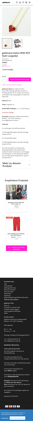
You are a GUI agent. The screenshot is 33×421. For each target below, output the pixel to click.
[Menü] (29, 2)
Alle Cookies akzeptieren (17, 418)
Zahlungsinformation (10, 288)
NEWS (6, 313)
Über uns (6, 305)
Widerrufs (9, 382)
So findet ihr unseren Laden (12, 307)
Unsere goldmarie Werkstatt (12, 311)
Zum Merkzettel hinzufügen (14, 85)
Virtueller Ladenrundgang (11, 309)
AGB (5, 284)
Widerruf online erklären (11, 299)
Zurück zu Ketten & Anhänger (18, 248)
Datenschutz (7, 293)
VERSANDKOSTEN (13, 376)
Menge (4, 76)
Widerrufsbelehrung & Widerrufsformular (16, 297)
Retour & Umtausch (9, 290)
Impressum (7, 295)
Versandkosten (7, 66)
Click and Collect (9, 292)
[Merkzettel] (23, 2)
